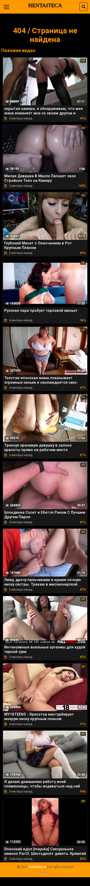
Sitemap (43, 872)
